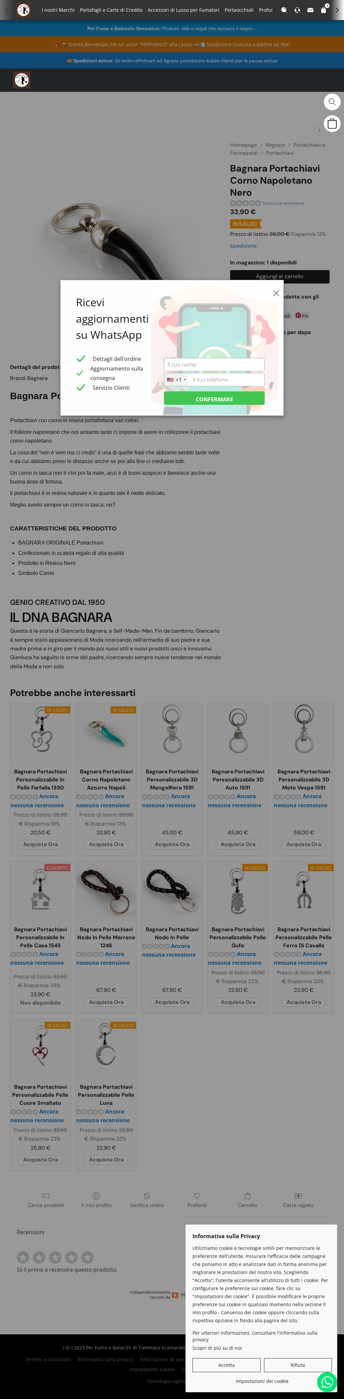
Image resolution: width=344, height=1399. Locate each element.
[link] (262, 1378)
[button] (21, 80)
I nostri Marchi (58, 10)
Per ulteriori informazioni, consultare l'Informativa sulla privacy (254, 1336)
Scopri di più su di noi (217, 1348)
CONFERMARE (214, 399)
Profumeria (271, 10)
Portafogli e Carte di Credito (111, 10)
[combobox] (176, 379)
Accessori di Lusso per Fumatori (183, 10)
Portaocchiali (239, 10)
